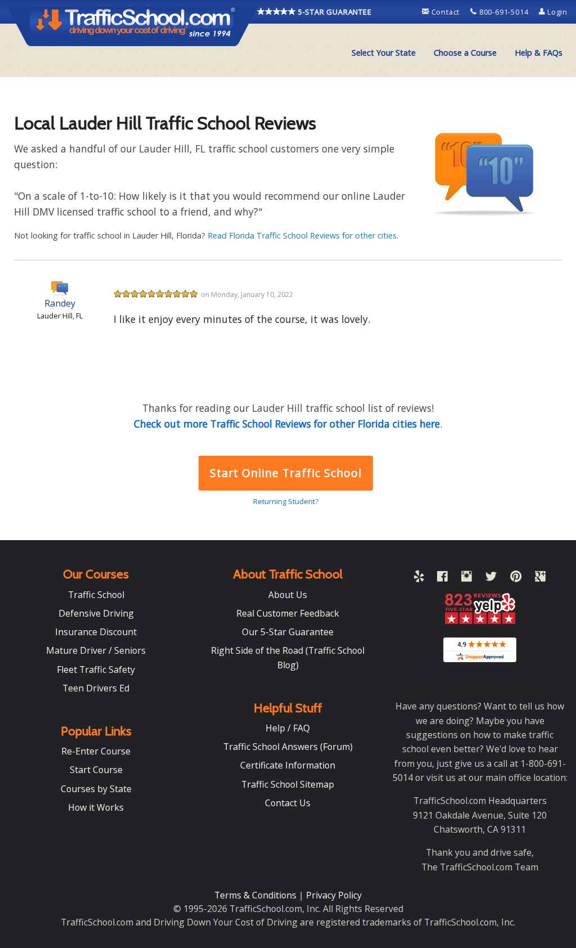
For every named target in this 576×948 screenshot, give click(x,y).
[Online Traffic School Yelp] (419, 578)
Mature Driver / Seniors (96, 650)
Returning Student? (285, 501)
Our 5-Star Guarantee (288, 632)
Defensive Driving (96, 613)
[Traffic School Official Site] (132, 25)
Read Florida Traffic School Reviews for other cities (302, 235)
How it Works (96, 807)
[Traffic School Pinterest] (515, 578)
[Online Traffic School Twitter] (491, 578)
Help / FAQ (288, 728)
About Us (287, 594)
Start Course (96, 769)
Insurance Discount (96, 632)
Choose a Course (465, 52)
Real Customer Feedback (287, 613)
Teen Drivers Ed (95, 688)
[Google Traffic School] (540, 578)
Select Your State (384, 52)
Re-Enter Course (95, 751)
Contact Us (287, 803)
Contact (445, 12)
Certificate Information (287, 765)
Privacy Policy (334, 895)
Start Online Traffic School (285, 472)
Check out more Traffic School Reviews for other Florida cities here (287, 423)
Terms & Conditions (256, 895)
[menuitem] (384, 53)
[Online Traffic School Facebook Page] (442, 578)
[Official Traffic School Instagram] (466, 578)
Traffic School (96, 594)
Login (556, 12)
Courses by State (96, 789)
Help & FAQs (538, 52)
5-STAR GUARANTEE (334, 12)
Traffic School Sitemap (287, 784)
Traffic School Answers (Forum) (288, 746)
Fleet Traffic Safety (96, 669)
